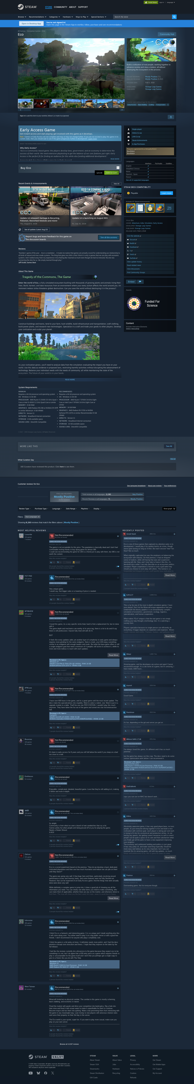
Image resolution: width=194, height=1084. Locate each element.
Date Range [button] (70, 509)
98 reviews (28, 744)
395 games (28, 923)
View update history (134, 262)
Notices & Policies (137, 1069)
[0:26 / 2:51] (71, 68)
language (170, 2)
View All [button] (116, 184)
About (72, 7)
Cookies (133, 1073)
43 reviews (28, 581)
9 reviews (28, 616)
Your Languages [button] (31, 517)
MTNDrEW (29, 611)
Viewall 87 (169, 208)
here (62, 467)
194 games (28, 813)
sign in (161, 2)
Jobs (114, 1064)
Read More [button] (113, 655)
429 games (28, 742)
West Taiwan (30, 987)
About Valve (117, 1060)
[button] (22, 17)
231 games (28, 857)
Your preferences (170, 486)
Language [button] (56, 509)
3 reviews (28, 859)
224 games (28, 537)
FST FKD (28, 576)
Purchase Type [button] (40, 509)
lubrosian (28, 920)
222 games (28, 579)
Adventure (135, 223)
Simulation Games (34, 31)
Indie (142, 223)
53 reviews (28, 779)
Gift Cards (94, 1078)
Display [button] (96, 509)
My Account (157, 1073)
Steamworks (94, 1069)
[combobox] (142, 17)
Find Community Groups (136, 272)
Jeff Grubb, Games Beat (27, 262)
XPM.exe (28, 688)
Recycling (116, 1073)
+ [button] (167, 104)
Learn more (92, 139)
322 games (28, 614)
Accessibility (135, 1064)
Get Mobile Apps (159, 1064)
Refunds (133, 1078)
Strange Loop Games (153, 87)
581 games (28, 690)
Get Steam (157, 1060)
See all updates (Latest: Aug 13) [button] (36, 230)
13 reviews (28, 925)
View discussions (133, 269)
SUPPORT (83, 7)
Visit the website (133, 236)
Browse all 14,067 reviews (69, 1044)
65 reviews (28, 989)
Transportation (160, 104)
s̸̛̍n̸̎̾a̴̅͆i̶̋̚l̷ (27, 811)
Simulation (148, 223)
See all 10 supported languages (137, 180)
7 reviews (28, 539)
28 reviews (28, 815)
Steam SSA (94, 1064)
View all (173, 459)
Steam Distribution (97, 1073)
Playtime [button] (84, 509)
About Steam (95, 1060)
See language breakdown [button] (136, 486)
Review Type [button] (24, 509)
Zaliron (27, 854)
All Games (21, 31)
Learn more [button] (166, 193)
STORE (48, 7)
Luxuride (28, 534)
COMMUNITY (60, 7)
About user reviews (155, 486)
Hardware (116, 1069)
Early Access (132, 104)
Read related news (134, 265)
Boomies (28, 739)
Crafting (151, 104)
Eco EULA (130, 151)
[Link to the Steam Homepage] (27, 9)
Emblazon (29, 776)
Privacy (133, 1060)
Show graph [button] (168, 509)
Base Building (142, 104)
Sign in (22, 116)
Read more (115, 159)
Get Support (157, 1069)
